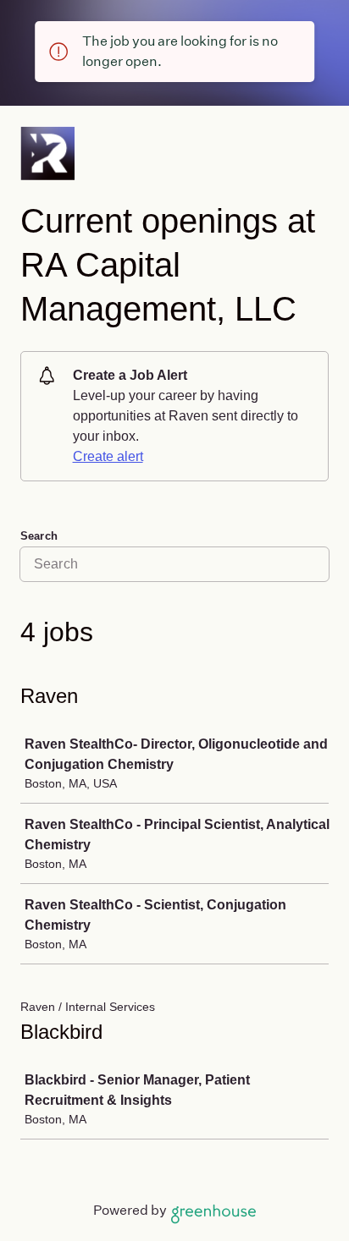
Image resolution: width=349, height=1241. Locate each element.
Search (39, 536)
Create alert (108, 456)
